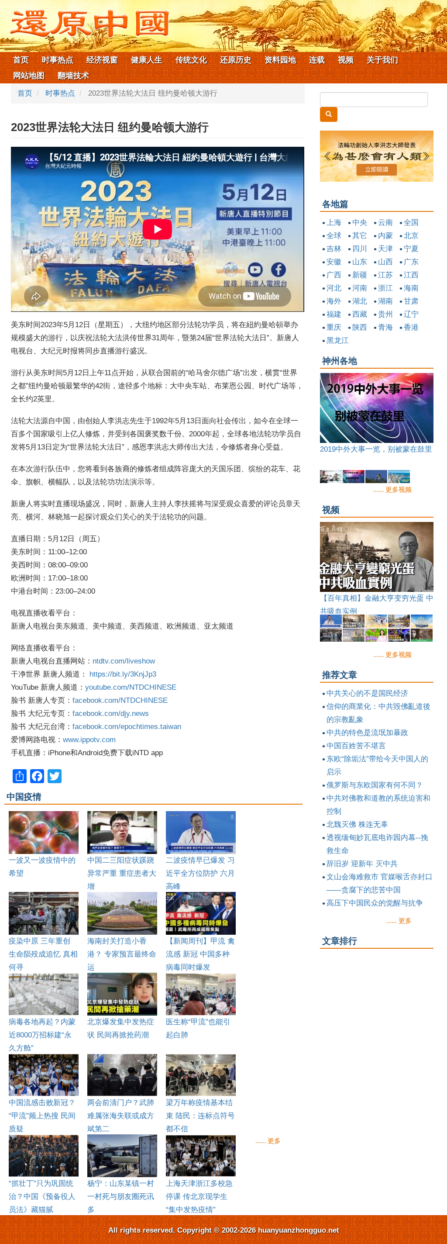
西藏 (359, 314)
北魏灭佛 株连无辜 (357, 824)
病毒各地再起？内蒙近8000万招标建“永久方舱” (42, 1035)
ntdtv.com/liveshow (124, 661)
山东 (359, 262)
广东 (411, 262)
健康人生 (146, 59)
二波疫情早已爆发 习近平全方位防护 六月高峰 (200, 873)
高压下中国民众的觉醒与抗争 (375, 903)
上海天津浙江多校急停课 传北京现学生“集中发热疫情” (199, 1196)
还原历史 (235, 59)
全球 (334, 236)
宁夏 (411, 249)
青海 (385, 327)
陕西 (359, 327)
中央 (359, 222)
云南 (385, 222)
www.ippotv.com (89, 740)
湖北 (359, 301)
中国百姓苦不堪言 (356, 746)
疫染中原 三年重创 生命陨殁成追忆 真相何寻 (43, 954)
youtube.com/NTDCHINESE (130, 687)
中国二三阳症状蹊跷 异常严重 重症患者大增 (121, 873)
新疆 (359, 275)
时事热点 (57, 59)
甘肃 (411, 301)
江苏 (385, 275)
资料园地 (280, 59)
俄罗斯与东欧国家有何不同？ (375, 785)
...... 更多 (268, 1140)
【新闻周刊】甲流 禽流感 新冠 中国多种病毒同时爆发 (200, 954)
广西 (334, 275)
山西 (385, 262)
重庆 (334, 327)
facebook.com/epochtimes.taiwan (126, 726)
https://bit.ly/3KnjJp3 (122, 674)
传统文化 (191, 59)
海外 (334, 301)
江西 (411, 275)
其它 (359, 236)
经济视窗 (102, 59)
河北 (334, 288)
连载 (317, 59)
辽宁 (411, 314)
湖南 (385, 301)
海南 (411, 288)
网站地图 (29, 75)
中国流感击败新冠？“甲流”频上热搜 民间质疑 (42, 1116)
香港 (411, 327)
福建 (334, 314)
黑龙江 (338, 340)
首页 (21, 59)
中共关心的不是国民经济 (367, 693)
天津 (385, 249)
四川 (359, 249)
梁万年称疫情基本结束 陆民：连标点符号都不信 (200, 1116)
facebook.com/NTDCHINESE (120, 700)
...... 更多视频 (392, 489)
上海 (334, 222)
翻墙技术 (73, 75)
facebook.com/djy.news (110, 713)
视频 (346, 59)
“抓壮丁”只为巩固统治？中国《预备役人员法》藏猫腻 (42, 1196)
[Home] (85, 20)
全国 (411, 222)
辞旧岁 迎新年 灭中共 (362, 864)
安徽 (334, 262)
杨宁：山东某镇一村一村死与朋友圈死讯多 (120, 1196)
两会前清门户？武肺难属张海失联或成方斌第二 (120, 1116)
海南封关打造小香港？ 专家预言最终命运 (121, 954)
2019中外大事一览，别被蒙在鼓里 (376, 449)
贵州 (385, 314)
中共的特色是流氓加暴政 (367, 733)
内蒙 (385, 236)
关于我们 (382, 59)
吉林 (334, 249)
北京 (411, 236)
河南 (359, 288)
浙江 (385, 288)
